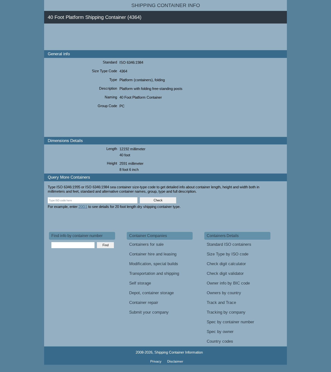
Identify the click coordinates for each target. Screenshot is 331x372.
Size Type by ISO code (227, 254)
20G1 (83, 207)
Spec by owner (220, 331)
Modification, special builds (153, 263)
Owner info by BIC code (228, 283)
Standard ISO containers (229, 244)
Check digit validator (225, 273)
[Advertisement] (137, 37)
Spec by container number (230, 322)
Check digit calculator (226, 263)
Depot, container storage (151, 293)
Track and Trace (221, 302)
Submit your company (149, 312)
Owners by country (224, 293)
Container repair (143, 302)
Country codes (220, 341)
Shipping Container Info (165, 5)
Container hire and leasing (152, 254)
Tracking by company (226, 312)
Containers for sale (146, 244)
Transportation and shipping (154, 273)
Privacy (156, 361)
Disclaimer (175, 361)
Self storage (140, 283)
